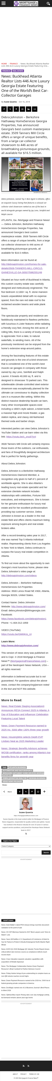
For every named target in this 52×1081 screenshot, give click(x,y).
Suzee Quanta (10, 101)
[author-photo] (26, 803)
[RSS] (23, 1066)
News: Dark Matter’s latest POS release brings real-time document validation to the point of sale (25, 926)
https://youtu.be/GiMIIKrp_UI (16, 634)
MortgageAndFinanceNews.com (28, 661)
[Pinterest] (16, 109)
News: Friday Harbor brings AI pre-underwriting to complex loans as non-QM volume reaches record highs (25, 974)
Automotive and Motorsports (17, 770)
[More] (44, 791)
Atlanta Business (17, 767)
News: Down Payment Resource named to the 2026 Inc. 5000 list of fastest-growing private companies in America (25, 982)
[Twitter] (10, 109)
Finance (14, 63)
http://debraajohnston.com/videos (19, 575)
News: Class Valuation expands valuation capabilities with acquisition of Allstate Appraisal (22, 960)
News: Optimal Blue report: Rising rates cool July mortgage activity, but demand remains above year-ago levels (25, 996)
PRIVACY (23, 1074)
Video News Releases (12, 781)
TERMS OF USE (34, 1074)
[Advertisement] (26, 34)
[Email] (34, 109)
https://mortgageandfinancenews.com (26, 815)
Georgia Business (37, 778)
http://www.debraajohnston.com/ (28, 606)
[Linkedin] (28, 109)
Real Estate (18, 71)
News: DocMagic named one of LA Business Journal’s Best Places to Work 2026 (25, 989)
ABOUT (15, 1074)
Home (4, 63)
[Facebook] (4, 109)
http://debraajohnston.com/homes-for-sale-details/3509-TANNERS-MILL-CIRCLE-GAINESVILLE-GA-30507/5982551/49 (24, 268)
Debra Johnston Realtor (15, 778)
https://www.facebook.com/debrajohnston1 (23, 618)
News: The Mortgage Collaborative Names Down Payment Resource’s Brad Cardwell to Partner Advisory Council (22, 967)
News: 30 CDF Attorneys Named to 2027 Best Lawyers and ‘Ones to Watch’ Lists (25, 933)
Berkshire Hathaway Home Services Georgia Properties (22, 774)
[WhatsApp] (22, 109)
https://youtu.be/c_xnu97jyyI (21, 436)
